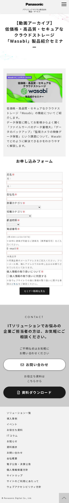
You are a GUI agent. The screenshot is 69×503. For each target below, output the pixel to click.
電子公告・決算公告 (19, 464)
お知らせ (12, 441)
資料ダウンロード (37, 392)
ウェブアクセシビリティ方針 (24, 486)
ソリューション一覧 (19, 413)
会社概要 (12, 458)
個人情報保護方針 (17, 469)
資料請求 (12, 447)
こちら (14, 283)
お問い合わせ (37, 364)
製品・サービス (34, 11)
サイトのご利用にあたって (23, 481)
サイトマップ (15, 475)
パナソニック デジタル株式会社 (34, 9)
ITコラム (12, 435)
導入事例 (12, 418)
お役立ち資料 (15, 430)
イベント (12, 424)
